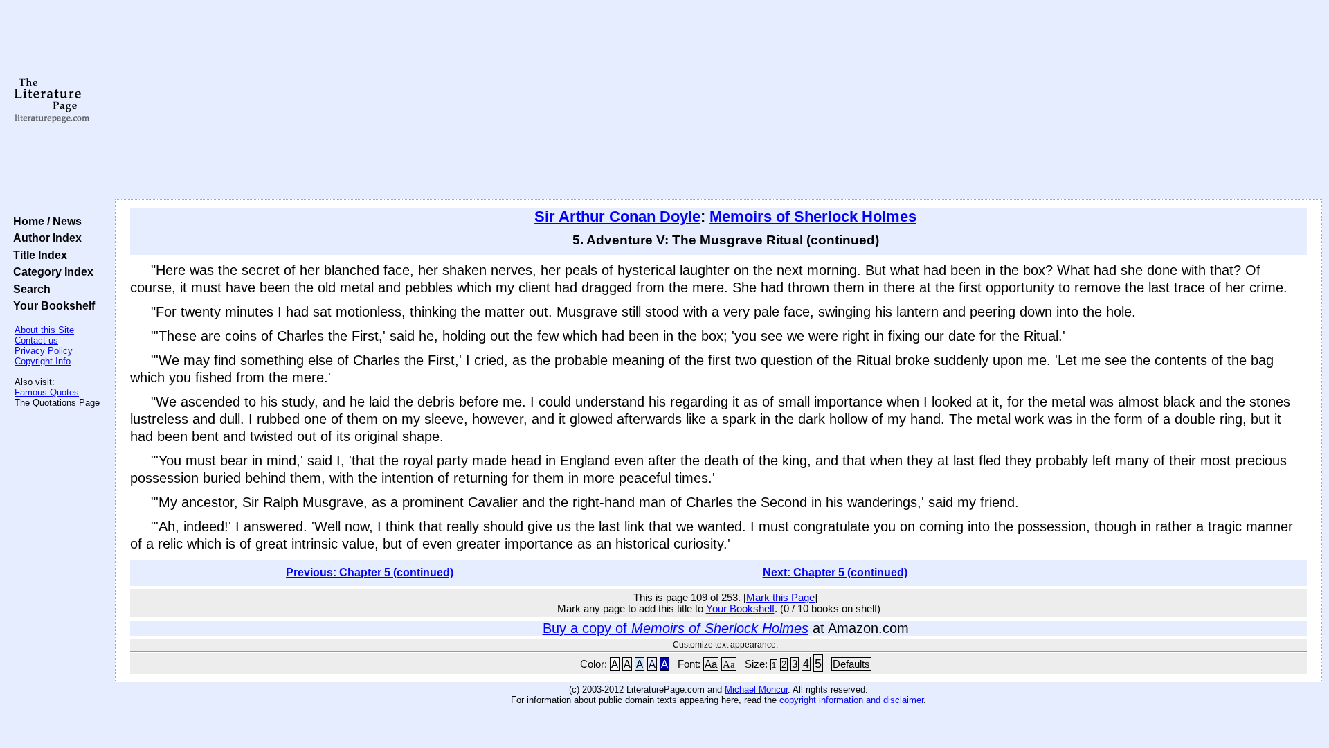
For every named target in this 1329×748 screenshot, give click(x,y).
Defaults (851, 664)
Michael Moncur (756, 689)
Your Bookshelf (51, 305)
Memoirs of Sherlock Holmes (812, 216)
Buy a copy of (675, 628)
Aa (711, 664)
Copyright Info (43, 361)
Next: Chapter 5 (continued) (835, 572)
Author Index (45, 237)
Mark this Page (780, 597)
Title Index (37, 255)
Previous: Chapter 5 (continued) (369, 572)
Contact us (36, 340)
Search (29, 289)
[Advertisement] (718, 100)
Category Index (50, 271)
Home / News (45, 221)
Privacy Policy (44, 351)
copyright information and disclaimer (851, 700)
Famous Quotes (47, 392)
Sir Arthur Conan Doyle (617, 216)
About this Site (44, 330)
